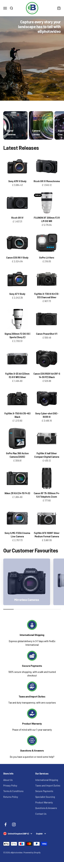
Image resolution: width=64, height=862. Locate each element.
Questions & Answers (32, 750)
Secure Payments (32, 665)
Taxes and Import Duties (32, 696)
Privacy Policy (10, 785)
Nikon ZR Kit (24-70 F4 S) (17, 493)
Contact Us (40, 813)
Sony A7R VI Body (17, 181)
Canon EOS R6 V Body (17, 257)
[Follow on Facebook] (5, 824)
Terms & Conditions (13, 791)
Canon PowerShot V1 (46, 333)
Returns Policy (10, 796)
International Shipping (32, 634)
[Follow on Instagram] (14, 824)
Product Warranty (32, 723)
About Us (8, 780)
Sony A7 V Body (17, 293)
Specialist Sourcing (45, 796)
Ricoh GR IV (17, 217)
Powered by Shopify (32, 852)
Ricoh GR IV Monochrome (47, 181)
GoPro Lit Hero (46, 257)
